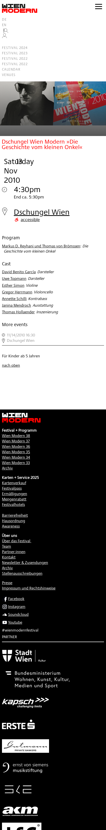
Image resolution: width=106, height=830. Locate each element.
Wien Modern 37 (16, 441)
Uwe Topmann (14, 278)
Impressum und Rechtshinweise (28, 588)
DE (4, 19)
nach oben (11, 365)
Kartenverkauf (14, 483)
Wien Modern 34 (16, 457)
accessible (30, 219)
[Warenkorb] (6, 42)
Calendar (11, 69)
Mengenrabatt (14, 499)
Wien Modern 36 (16, 446)
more (53, 338)
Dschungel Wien (42, 212)
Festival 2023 (15, 53)
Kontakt (9, 557)
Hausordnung (13, 521)
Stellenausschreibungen (22, 573)
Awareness (11, 526)
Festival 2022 (15, 58)
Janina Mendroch (16, 305)
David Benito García (19, 272)
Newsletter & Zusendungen (25, 562)
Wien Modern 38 (16, 435)
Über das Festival (16, 541)
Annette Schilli (14, 299)
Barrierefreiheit (15, 515)
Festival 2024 (15, 47)
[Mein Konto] (4, 36)
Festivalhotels (13, 504)
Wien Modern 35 (16, 452)
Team (6, 546)
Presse (7, 583)
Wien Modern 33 (16, 463)
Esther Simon (13, 285)
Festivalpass (12, 488)
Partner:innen (13, 552)
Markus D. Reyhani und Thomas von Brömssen (41, 246)
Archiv (7, 468)
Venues (9, 74)
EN (4, 24)
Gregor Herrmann (17, 292)
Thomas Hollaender (18, 312)
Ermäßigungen (14, 494)
